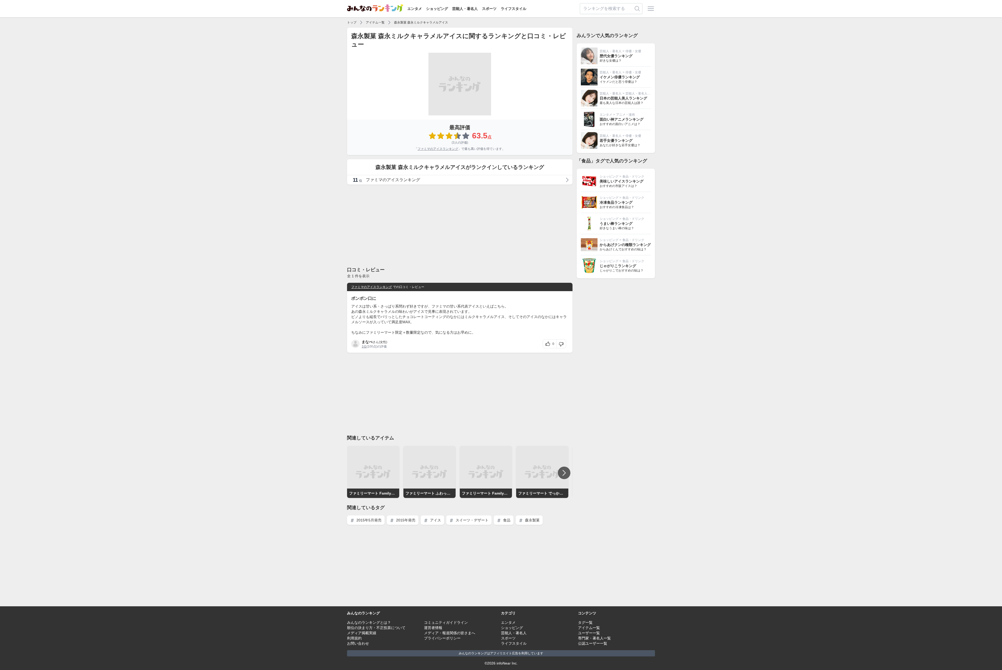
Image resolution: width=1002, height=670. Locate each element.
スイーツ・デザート (471, 520)
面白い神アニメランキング (621, 119)
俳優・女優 (633, 51)
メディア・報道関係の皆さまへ (449, 633)
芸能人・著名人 (465, 9)
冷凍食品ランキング (616, 202)
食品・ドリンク (633, 176)
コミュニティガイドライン (446, 622)
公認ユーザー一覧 (592, 643)
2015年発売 (405, 520)
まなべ (367, 342)
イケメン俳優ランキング (620, 77)
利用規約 (354, 638)
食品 (506, 520)
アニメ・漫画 (625, 114)
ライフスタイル (513, 9)
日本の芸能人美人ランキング (623, 98)
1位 (364, 346)
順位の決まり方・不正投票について (376, 628)
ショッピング (437, 9)
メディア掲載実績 (361, 633)
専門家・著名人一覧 (594, 638)
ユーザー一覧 (589, 633)
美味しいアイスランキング (621, 181)
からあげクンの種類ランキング (625, 245)
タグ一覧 (585, 622)
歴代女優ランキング (616, 56)
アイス (435, 520)
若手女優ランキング (616, 140)
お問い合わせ (358, 643)
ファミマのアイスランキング (438, 149)
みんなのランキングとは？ (369, 622)
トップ (351, 22)
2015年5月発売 (368, 520)
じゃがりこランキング (618, 266)
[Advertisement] (459, 225)
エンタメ (414, 9)
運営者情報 (433, 628)
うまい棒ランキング (616, 223)
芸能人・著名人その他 (641, 93)
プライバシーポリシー (442, 638)
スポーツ (489, 9)
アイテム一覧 (375, 22)
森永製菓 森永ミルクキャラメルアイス (421, 22)
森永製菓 (532, 520)
